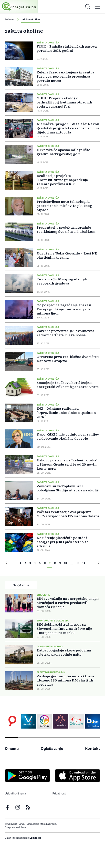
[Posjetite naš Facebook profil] (7, 807)
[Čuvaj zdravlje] (76, 721)
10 (65, 563)
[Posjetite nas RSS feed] (28, 807)
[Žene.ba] (60, 721)
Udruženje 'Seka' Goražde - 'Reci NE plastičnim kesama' (67, 255)
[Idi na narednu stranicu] (98, 563)
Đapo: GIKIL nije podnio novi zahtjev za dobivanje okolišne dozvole (68, 436)
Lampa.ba (35, 838)
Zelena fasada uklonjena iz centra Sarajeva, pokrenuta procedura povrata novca (65, 76)
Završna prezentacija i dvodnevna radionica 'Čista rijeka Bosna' (65, 332)
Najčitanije (20, 584)
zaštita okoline (30, 19)
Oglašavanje (52, 749)
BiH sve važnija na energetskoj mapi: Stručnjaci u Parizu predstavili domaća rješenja (68, 602)
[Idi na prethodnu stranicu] (6, 563)
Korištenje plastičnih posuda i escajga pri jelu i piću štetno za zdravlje (62, 541)
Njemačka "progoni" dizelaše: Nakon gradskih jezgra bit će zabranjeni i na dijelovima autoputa (68, 127)
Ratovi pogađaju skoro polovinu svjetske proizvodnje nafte (64, 652)
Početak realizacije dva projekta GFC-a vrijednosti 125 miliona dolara (68, 513)
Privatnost (59, 793)
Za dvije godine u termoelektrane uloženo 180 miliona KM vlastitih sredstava (65, 680)
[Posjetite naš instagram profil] (17, 807)
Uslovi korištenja (15, 793)
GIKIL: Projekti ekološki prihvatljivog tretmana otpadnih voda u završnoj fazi (64, 102)
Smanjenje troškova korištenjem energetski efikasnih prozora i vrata (68, 384)
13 (78, 563)
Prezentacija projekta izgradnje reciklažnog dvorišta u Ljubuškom (66, 229)
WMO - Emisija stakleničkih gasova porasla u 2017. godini (67, 48)
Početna (9, 19)
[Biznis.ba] (92, 721)
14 (84, 563)
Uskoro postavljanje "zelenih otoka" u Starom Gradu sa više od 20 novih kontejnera (67, 464)
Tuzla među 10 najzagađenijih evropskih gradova (62, 280)
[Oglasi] (12, 721)
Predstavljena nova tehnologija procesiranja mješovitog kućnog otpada (64, 205)
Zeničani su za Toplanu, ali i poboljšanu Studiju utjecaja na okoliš (68, 487)
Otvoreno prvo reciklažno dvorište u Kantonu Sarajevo (68, 358)
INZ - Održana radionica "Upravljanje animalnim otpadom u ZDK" (66, 412)
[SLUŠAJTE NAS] (44, 721)
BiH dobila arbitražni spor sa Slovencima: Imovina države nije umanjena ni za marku (64, 628)
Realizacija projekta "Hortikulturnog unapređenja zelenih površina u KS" (62, 179)
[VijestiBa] (28, 721)
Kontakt (92, 749)
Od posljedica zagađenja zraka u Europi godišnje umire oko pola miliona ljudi (64, 308)
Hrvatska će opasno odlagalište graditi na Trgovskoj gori (63, 151)
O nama (12, 749)
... (71, 563)
